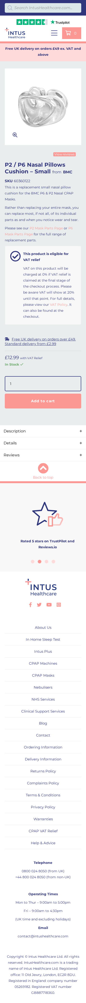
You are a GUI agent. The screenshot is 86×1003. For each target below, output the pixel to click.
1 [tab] (32, 561)
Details (10, 443)
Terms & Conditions (43, 795)
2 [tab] (39, 561)
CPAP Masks (43, 675)
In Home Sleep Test (43, 639)
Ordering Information (43, 747)
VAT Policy (59, 304)
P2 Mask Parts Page (46, 228)
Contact (43, 735)
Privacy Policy (43, 807)
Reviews (12, 455)
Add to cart (43, 401)
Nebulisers (43, 687)
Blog (43, 723)
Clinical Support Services (43, 711)
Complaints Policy (43, 783)
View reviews (64, 154)
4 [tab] (53, 561)
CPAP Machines (43, 663)
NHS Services (43, 699)
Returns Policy (43, 771)
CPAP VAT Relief (43, 831)
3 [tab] (46, 561)
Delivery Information (43, 759)
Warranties (43, 819)
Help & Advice (43, 843)
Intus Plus (43, 651)
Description (15, 431)
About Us (43, 627)
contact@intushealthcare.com (43, 936)
